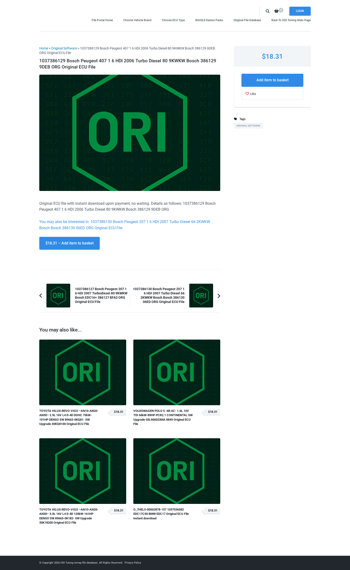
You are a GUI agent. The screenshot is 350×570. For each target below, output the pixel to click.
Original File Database (247, 20)
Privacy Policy (133, 562)
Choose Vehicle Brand (137, 20)
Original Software (64, 48)
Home (43, 48)
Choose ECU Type (173, 20)
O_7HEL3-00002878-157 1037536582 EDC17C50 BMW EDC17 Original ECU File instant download (161, 514)
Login (300, 11)
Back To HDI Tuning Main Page (291, 20)
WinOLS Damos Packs (209, 20)
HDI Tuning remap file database (79, 562)
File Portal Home (102, 20)
